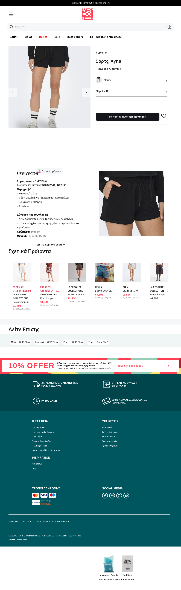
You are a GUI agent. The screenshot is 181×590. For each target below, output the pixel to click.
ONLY (125, 287)
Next (169, 293)
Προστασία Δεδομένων (42, 441)
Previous (15, 293)
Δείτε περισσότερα (49, 244)
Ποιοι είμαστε (38, 427)
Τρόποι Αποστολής (110, 441)
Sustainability (108, 436)
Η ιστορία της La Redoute (43, 432)
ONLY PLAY (101, 53)
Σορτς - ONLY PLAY (98, 342)
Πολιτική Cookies (39, 445)
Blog (34, 468)
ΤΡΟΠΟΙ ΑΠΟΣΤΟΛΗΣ (43, 521)
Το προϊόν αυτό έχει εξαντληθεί (127, 116)
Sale (57, 37)
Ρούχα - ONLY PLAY (73, 342)
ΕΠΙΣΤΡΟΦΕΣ (13, 521)
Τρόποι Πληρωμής (110, 445)
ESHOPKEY (23, 539)
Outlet (43, 37)
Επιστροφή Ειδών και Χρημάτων (46, 450)
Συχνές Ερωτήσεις (110, 432)
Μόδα (28, 37)
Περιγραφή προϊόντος (108, 68)
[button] (11, 27)
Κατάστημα (37, 463)
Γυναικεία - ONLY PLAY (46, 342)
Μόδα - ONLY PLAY (20, 342)
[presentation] (12, 92)
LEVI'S (98, 287)
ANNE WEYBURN (48, 294)
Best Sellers (75, 37)
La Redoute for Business (106, 37)
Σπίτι (13, 37)
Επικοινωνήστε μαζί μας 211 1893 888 (140, 2)
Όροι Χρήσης (37, 436)
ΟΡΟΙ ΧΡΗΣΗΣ (27, 521)
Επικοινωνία (107, 427)
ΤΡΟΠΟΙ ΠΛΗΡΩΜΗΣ (62, 521)
